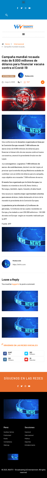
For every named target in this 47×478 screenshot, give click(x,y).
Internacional (19, 44)
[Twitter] (21, 8)
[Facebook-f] (17, 8)
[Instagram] (25, 8)
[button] (24, 2)
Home (7, 44)
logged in (15, 284)
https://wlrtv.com (19, 265)
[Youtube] (29, 8)
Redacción (29, 76)
